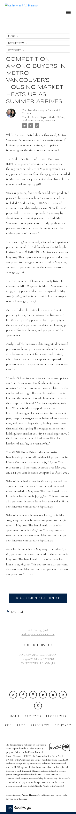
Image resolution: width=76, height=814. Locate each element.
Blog (21, 725)
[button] (13, 694)
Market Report (39, 117)
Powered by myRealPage (16, 798)
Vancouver (50, 120)
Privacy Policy (62, 795)
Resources (40, 725)
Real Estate (28, 120)
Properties (56, 716)
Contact (63, 725)
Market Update (56, 117)
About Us (33, 716)
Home (15, 716)
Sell (8, 725)
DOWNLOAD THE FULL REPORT (38, 598)
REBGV (39, 120)
